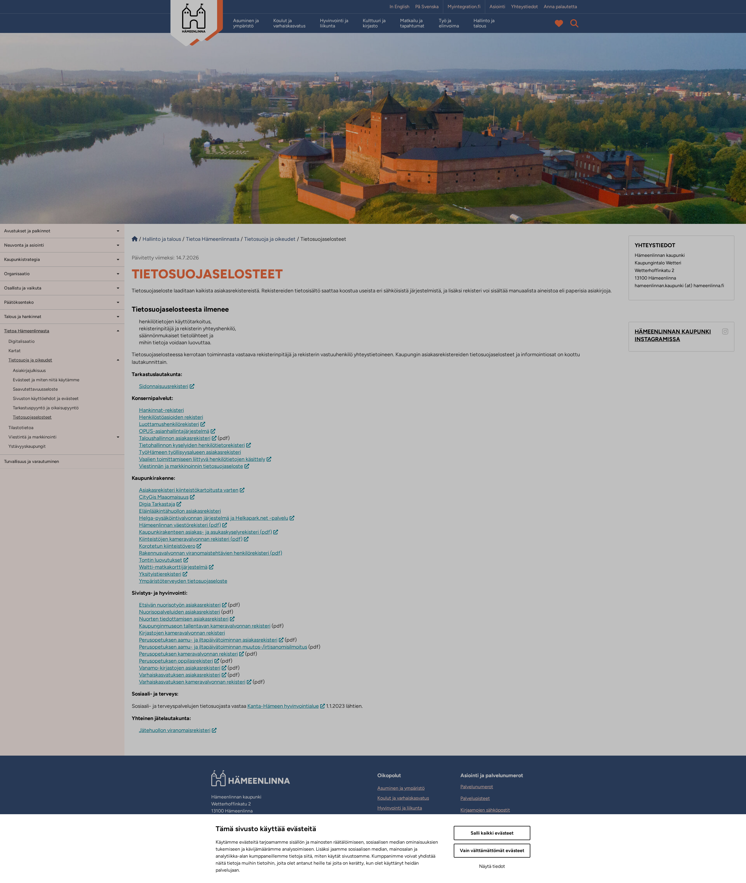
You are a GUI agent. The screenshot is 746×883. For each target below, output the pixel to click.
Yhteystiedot (524, 6)
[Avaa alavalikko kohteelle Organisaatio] (118, 273)
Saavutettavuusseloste (35, 389)
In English (399, 6)
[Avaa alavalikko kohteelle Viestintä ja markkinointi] (118, 436)
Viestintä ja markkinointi (32, 437)
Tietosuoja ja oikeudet (30, 360)
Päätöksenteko (19, 302)
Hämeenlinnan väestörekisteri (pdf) (180, 525)
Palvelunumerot (476, 786)
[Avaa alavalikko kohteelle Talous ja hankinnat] (118, 316)
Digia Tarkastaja (157, 504)
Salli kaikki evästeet (492, 833)
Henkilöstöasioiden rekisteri (171, 417)
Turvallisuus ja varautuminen (31, 461)
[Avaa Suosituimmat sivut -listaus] (559, 23)
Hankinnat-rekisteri (161, 410)
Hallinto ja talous (484, 23)
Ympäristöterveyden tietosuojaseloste (183, 581)
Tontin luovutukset (160, 560)
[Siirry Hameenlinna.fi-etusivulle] (135, 239)
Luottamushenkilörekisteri (169, 424)
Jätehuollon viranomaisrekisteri (174, 730)
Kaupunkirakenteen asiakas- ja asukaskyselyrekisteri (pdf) (205, 532)
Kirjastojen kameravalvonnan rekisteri (182, 633)
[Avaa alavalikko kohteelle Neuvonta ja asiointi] (118, 245)
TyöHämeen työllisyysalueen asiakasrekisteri (190, 452)
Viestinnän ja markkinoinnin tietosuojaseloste (191, 466)
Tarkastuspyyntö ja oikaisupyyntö (46, 407)
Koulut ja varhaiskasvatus (289, 23)
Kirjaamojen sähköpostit (485, 810)
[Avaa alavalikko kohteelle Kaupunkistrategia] (118, 259)
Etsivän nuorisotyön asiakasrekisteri (180, 605)
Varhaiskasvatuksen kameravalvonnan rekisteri (192, 682)
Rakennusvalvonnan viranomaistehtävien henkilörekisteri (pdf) (210, 553)
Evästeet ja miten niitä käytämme (46, 379)
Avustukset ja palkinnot (27, 231)
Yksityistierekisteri (160, 574)
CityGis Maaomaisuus (164, 497)
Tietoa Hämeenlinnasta (26, 330)
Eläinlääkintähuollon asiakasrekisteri (180, 511)
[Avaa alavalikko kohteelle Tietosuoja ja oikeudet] (118, 360)
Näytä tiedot (492, 866)
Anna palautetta (560, 6)
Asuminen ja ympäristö (246, 23)
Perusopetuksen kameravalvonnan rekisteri (188, 654)
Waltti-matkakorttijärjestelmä (173, 567)
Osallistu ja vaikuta (22, 288)
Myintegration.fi (464, 6)
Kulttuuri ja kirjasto (374, 23)
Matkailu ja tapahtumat (412, 23)
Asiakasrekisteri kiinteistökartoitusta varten (188, 490)
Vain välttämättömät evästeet (492, 850)
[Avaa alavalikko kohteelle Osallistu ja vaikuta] (118, 288)
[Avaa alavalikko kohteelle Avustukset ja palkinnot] (118, 230)
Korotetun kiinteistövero (167, 546)
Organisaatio (17, 273)
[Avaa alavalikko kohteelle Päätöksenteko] (118, 302)
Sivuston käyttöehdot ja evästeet (46, 398)
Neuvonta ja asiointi (24, 245)
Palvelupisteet (475, 798)
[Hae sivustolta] (574, 23)
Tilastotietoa (21, 427)
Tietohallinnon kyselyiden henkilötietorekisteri (192, 445)
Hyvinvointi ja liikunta (334, 23)
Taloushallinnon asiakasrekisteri (174, 438)
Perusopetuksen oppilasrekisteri (176, 661)
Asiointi (497, 6)
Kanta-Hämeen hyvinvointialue (283, 706)
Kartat (14, 350)
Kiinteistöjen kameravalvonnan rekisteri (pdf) (190, 539)
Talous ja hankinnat (22, 316)
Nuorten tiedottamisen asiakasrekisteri (183, 619)
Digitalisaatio (21, 341)
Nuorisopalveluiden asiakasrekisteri (179, 612)
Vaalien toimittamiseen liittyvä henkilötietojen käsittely (202, 459)
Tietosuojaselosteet (32, 417)
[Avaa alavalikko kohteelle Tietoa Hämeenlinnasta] (118, 330)
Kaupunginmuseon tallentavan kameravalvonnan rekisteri (204, 626)
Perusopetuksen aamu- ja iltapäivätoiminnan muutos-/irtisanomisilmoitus (223, 647)
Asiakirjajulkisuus (29, 370)
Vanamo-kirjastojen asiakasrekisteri (179, 668)
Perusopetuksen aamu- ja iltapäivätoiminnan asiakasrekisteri (208, 640)
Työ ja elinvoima (449, 23)
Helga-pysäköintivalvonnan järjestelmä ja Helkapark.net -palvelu (213, 518)
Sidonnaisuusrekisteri (163, 386)
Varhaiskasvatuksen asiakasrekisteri (179, 675)
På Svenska (427, 6)
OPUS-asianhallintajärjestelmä (174, 431)
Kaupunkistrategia (22, 259)
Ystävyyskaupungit (27, 446)
